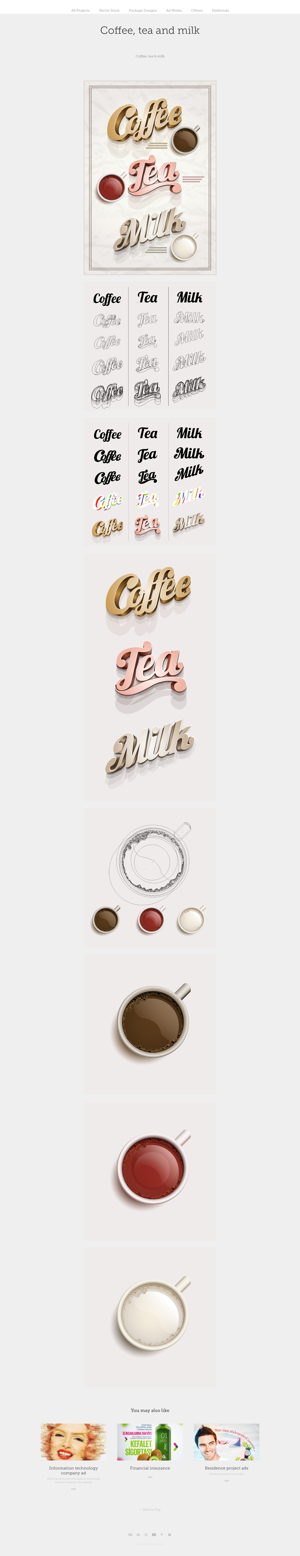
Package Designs (143, 10)
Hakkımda (220, 10)
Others (196, 10)
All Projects (80, 10)
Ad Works (174, 10)
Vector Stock (109, 10)
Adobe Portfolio (156, 1544)
